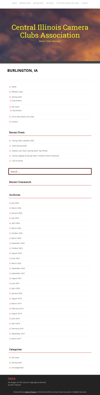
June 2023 (16, 258)
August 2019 (17, 298)
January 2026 (17, 213)
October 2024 (17, 233)
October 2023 (17, 248)
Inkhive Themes (30, 392)
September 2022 (18, 268)
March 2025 (16, 228)
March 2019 (16, 303)
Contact (85, 3)
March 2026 (16, 208)
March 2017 (16, 338)
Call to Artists (17, 161)
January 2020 (17, 293)
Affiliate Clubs (25, 3)
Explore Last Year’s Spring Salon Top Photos (30, 151)
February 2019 (17, 308)
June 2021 (16, 283)
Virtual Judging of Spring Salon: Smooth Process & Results (35, 156)
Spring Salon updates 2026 (23, 140)
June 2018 (16, 318)
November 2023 (18, 243)
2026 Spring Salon (19, 146)
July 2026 (15, 203)
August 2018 (17, 313)
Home (14, 3)
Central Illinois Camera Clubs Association (50, 31)
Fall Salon (50, 3)
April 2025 (16, 223)
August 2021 (17, 278)
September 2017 (18, 333)
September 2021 (18, 273)
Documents (17, 100)
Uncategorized (17, 367)
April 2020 (16, 288)
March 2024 (16, 238)
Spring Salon (38, 3)
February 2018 (17, 328)
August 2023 (17, 253)
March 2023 (16, 263)
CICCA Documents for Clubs (67, 3)
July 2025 (15, 218)
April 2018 (16, 323)
